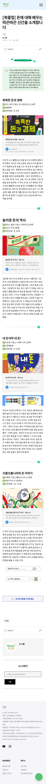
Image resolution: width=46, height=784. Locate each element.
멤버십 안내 (6, 766)
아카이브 (5, 770)
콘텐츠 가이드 (7, 773)
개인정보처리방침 (27, 773)
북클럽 (7, 621)
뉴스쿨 (22, 643)
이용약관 (24, 770)
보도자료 (24, 766)
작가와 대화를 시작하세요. (24, 599)
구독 (10, 682)
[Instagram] (10, 747)
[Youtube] (3, 746)
